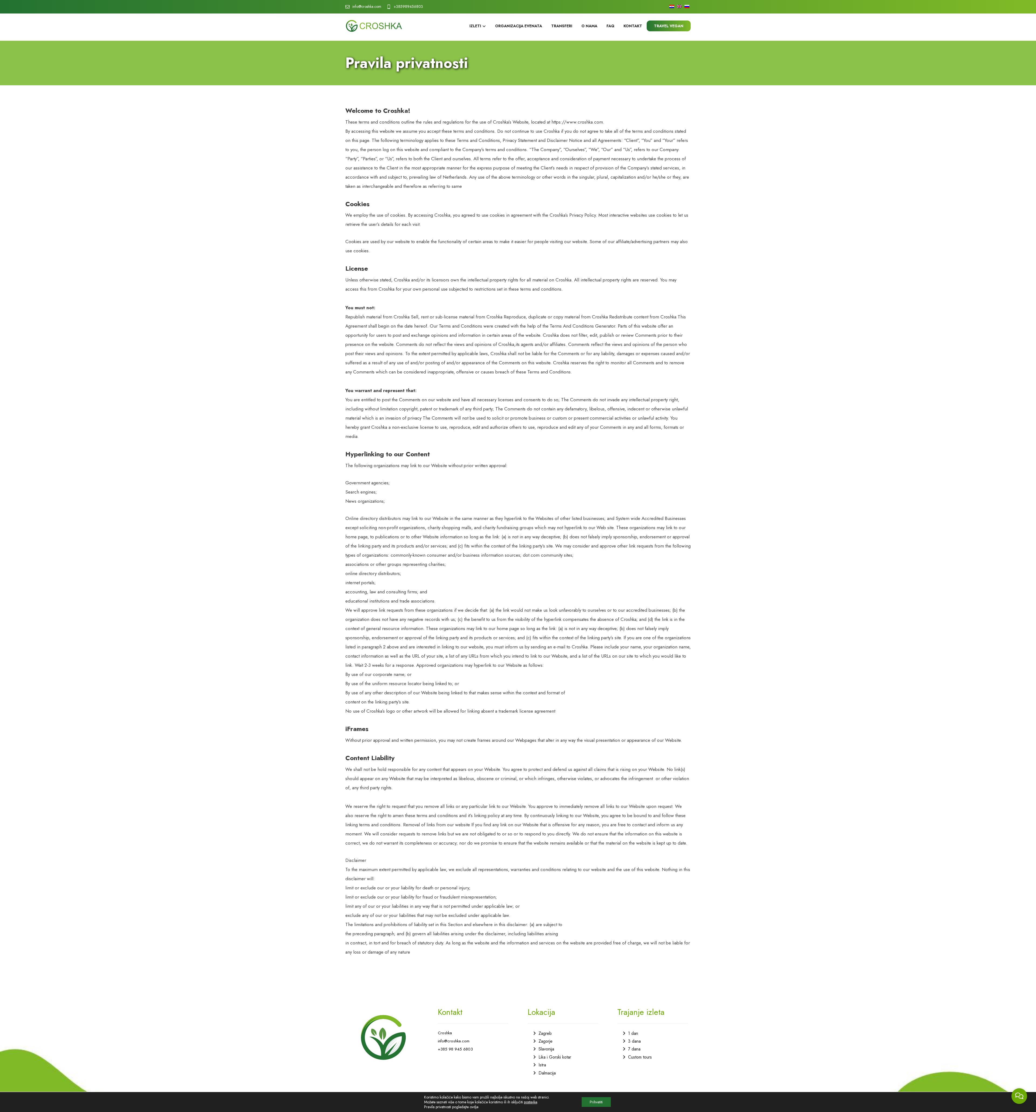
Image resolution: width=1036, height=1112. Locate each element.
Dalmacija (547, 1073)
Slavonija (546, 1049)
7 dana (634, 1049)
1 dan (633, 1033)
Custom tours (640, 1057)
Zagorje (546, 1041)
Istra (542, 1065)
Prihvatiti (596, 1102)
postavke (530, 1102)
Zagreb (545, 1033)
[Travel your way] (374, 26)
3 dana (634, 1041)
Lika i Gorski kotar (555, 1057)
